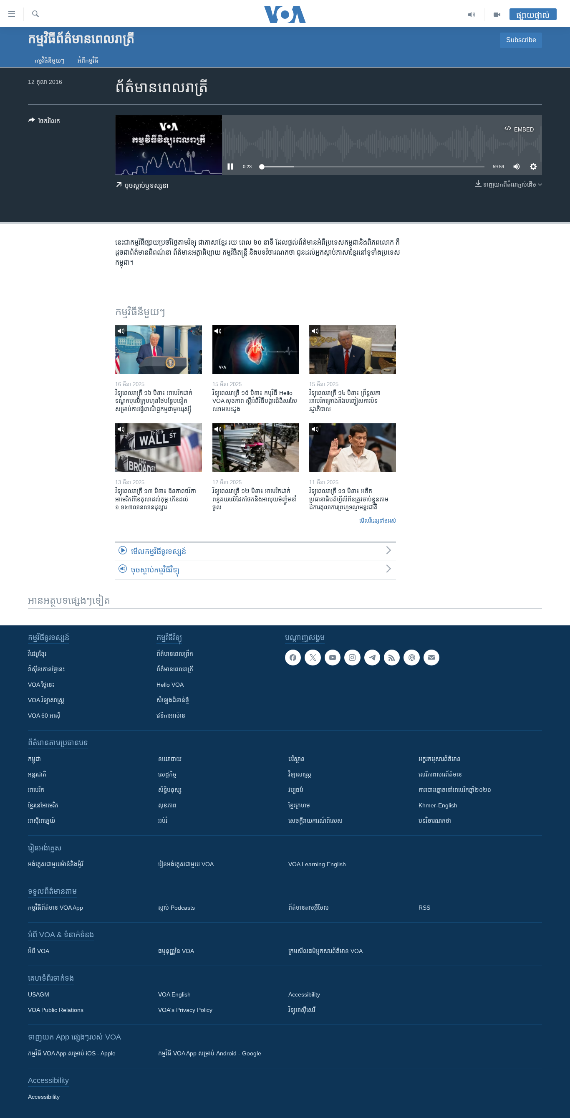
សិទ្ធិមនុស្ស (170, 790)
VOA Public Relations (55, 1010)
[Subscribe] (431, 657)
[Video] (496, 14)
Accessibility (304, 994)
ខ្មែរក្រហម (299, 805)
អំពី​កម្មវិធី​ (88, 60)
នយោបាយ (170, 759)
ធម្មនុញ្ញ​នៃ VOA (176, 951)
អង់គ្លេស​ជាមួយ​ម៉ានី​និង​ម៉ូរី (55, 864)
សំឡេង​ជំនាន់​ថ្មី (172, 700)
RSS (424, 907)
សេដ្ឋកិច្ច (167, 774)
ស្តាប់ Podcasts (176, 907)
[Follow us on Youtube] (332, 657)
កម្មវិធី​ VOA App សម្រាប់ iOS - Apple (72, 1053)
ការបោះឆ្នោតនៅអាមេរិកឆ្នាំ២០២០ (455, 790)
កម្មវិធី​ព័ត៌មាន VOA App (55, 907)
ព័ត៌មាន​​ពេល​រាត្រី (174, 669)
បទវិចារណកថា (435, 820)
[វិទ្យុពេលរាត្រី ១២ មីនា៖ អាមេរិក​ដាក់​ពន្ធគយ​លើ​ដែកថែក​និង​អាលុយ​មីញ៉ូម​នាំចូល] (255, 447)
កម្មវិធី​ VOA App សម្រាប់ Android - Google (209, 1053)
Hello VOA (170, 684)
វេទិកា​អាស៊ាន (170, 715)
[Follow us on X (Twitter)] (312, 657)
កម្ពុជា (34, 759)
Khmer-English (438, 805)
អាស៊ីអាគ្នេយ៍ (41, 820)
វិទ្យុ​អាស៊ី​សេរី (301, 1010)
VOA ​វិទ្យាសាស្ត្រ (46, 700)
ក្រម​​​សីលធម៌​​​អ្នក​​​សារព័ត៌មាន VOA (325, 951)
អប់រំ (162, 820)
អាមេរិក (36, 790)
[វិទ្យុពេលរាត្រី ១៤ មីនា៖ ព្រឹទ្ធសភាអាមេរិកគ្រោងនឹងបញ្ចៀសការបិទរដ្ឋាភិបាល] (352, 349)
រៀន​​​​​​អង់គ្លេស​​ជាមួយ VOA (186, 864)
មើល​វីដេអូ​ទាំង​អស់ (377, 521)
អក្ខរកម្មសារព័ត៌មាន (440, 759)
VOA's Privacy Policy (185, 1010)
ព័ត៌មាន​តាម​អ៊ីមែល (308, 907)
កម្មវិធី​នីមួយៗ (49, 60)
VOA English (174, 994)
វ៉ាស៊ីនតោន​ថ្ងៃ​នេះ (46, 669)
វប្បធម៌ (295, 790)
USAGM (38, 994)
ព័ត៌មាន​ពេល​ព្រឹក (174, 653)
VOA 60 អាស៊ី (44, 715)
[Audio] (471, 14)
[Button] (44, 122)
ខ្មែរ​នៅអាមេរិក (43, 805)
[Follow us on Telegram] (372, 657)
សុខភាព (167, 805)
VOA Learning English (317, 864)
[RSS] (392, 657)
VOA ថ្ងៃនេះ (41, 684)
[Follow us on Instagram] (352, 657)
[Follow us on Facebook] (293, 657)
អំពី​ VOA (38, 951)
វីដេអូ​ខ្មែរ (37, 653)
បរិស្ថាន (296, 759)
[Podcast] (411, 657)
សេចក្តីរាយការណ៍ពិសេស (315, 820)
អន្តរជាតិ (37, 774)
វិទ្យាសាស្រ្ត (299, 774)
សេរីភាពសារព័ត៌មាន (440, 774)
